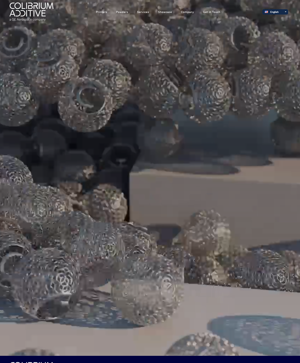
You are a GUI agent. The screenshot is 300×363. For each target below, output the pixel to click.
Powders (122, 12)
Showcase (165, 12)
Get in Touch (211, 12)
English (274, 11)
